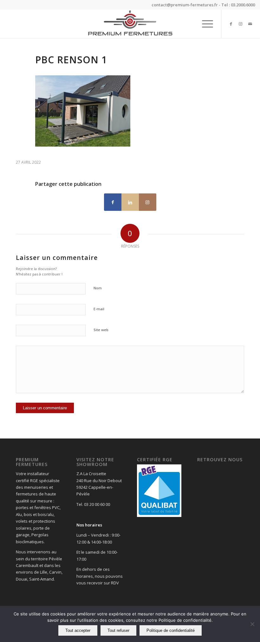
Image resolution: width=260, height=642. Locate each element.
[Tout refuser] (252, 624)
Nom (98, 288)
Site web (101, 329)
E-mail (99, 308)
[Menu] (204, 23)
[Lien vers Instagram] (240, 23)
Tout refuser (118, 630)
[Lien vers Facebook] (231, 23)
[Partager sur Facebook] (112, 202)
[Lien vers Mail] (250, 23)
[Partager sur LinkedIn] (130, 202)
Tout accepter (77, 630)
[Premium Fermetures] (130, 23)
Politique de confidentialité (170, 630)
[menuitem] (204, 23)
